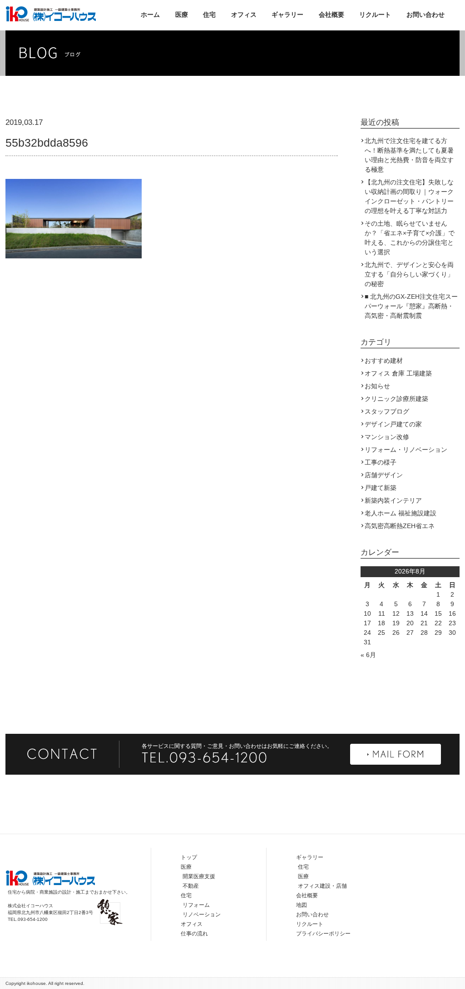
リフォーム (196, 905)
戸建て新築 (380, 487)
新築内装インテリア (393, 500)
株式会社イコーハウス (50, 13)
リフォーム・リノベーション (406, 449)
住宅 (209, 14)
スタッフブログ (387, 411)
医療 (181, 14)
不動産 (191, 886)
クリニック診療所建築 (396, 398)
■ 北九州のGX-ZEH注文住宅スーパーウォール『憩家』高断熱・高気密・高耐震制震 (411, 306)
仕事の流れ (194, 933)
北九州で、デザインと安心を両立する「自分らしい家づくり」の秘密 (409, 274)
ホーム (150, 14)
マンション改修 (387, 436)
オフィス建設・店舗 (322, 886)
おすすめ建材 (384, 360)
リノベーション (202, 914)
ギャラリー (287, 14)
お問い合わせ (425, 14)
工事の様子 (380, 462)
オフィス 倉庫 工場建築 (398, 373)
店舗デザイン (384, 475)
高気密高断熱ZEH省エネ (400, 525)
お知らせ (377, 386)
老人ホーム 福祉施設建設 (400, 513)
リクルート (375, 14)
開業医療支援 (199, 876)
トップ (189, 857)
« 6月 (368, 654)
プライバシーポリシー (323, 933)
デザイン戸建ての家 (393, 424)
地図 (301, 905)
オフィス (244, 14)
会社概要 (331, 14)
